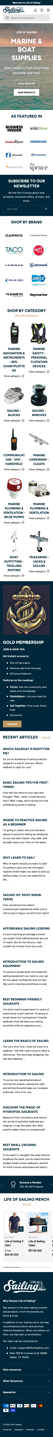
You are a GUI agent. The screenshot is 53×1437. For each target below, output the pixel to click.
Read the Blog (26, 83)
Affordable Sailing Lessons (26, 928)
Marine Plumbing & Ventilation (39, 508)
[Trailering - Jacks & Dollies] (39, 541)
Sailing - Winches (39, 413)
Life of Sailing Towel (36, 1243)
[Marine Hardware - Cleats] (39, 439)
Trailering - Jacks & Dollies (39, 561)
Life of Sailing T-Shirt (14, 1243)
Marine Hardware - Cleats (39, 459)
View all (45, 737)
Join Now (12, 724)
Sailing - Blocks (14, 413)
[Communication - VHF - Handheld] (14, 439)
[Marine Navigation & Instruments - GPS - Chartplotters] (14, 333)
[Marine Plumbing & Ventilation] (39, 488)
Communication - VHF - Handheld (14, 459)
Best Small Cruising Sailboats (19, 1147)
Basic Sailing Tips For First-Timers (26, 785)
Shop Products (26, 92)
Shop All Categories (26, 315)
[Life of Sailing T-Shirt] (15, 1223)
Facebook (7, 1429)
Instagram (18, 1429)
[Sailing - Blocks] (14, 395)
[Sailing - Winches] (39, 395)
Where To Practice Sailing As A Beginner (25, 822)
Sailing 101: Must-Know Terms (22, 897)
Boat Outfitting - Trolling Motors (14, 563)
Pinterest (30, 1429)
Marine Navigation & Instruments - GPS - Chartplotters (14, 359)
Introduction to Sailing (23, 1074)
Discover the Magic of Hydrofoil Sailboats (21, 1109)
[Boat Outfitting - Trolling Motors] (14, 541)
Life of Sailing (15, 1424)
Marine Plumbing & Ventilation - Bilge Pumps (14, 510)
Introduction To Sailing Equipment (23, 964)
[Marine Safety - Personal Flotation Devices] (39, 333)
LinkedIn (40, 1429)
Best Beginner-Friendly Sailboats (22, 1001)
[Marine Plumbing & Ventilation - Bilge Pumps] (14, 488)
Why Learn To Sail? (19, 857)
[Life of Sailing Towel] (38, 1223)
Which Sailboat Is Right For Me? (26, 751)
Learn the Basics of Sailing (26, 1041)
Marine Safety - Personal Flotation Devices (39, 357)
